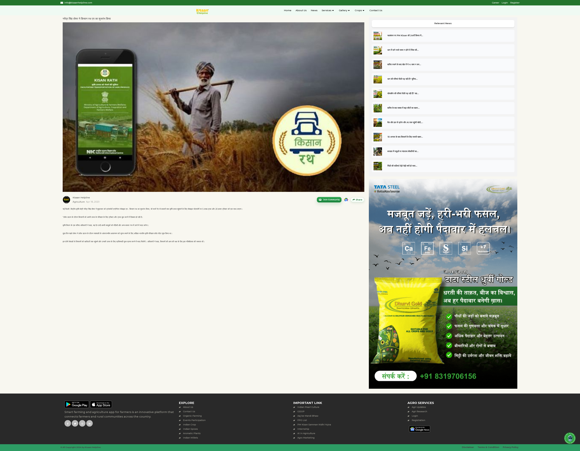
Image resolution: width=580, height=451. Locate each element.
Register (515, 2)
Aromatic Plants (192, 433)
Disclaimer (468, 447)
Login (505, 2)
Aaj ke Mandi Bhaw (307, 415)
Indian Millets (190, 437)
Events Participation (194, 420)
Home (287, 10)
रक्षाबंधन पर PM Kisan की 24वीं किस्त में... (405, 35)
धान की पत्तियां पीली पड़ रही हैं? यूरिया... (402, 79)
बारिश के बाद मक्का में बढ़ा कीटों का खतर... (403, 107)
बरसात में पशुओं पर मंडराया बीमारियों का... (403, 151)
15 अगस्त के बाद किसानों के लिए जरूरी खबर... (405, 136)
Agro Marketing (305, 437)
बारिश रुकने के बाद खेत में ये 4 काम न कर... (404, 64)
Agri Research (419, 411)
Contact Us (375, 10)
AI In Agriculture (306, 433)
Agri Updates (419, 407)
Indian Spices (190, 429)
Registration (418, 420)
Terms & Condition (488, 447)
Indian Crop (189, 424)
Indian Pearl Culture (308, 407)
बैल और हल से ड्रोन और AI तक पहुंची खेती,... (405, 122)
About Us (301, 10)
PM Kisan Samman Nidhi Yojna (314, 424)
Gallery (343, 10)
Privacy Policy (510, 447)
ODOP (300, 411)
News (314, 10)
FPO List (302, 420)
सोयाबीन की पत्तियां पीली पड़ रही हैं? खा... (403, 93)
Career (495, 2)
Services (326, 10)
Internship (303, 429)
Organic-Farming (192, 415)
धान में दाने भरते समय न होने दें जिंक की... (403, 50)
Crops (358, 10)
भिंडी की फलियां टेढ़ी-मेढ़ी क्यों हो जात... (402, 165)
